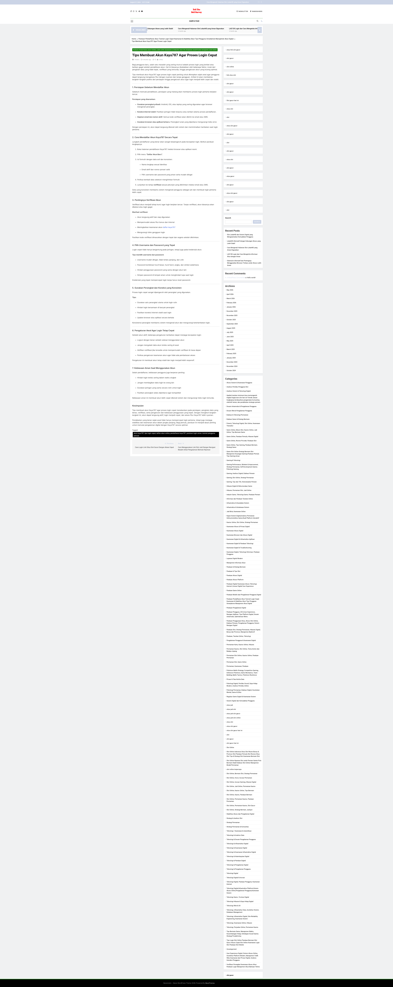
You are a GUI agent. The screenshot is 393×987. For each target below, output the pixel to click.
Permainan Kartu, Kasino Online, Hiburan (240, 645)
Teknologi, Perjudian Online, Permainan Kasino (242, 927)
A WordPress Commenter (236, 278)
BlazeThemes (210, 983)
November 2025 (232, 315)
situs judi (230, 705)
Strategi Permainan (233, 822)
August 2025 (231, 328)
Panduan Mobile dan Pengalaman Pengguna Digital (244, 595)
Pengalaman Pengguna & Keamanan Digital (241, 640)
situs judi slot (231, 709)
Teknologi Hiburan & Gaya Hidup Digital (240, 901)
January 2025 (231, 358)
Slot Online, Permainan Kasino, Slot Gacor (241, 806)
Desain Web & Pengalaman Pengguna (239, 411)
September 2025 (232, 324)
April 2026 (230, 294)
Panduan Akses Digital (234, 575)
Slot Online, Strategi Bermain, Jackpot (239, 810)
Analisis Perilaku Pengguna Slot (237, 387)
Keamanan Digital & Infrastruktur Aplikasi (241, 539)
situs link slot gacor (233, 50)
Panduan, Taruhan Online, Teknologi (239, 636)
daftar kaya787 (169, 227)
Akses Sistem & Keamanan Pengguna (239, 383)
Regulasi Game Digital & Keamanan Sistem (241, 697)
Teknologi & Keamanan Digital (237, 848)
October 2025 (231, 320)
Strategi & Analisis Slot (234, 818)
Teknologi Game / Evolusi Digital (238, 897)
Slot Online (230, 747)
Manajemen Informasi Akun (236, 563)
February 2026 (231, 303)
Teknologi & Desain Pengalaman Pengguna (241, 839)
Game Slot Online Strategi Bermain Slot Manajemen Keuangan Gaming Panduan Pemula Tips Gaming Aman (243, 454)
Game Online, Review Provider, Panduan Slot (241, 441)
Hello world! (251, 278)
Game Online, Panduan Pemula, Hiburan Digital (242, 436)
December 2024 (232, 362)
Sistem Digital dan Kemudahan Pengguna (241, 701)
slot (228, 117)
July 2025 (230, 332)
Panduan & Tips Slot (233, 571)
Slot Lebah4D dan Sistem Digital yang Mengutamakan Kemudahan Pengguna (223, 2)
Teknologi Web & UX (233, 906)
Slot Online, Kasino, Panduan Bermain (239, 795)
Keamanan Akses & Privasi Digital (238, 526)
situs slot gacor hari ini (234, 730)
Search (228, 218)
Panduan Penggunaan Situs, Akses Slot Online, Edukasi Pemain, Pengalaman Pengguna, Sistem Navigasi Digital (243, 623)
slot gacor (230, 58)
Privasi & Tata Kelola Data (235, 679)
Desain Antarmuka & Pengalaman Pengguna (241, 406)
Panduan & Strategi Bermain (236, 567)
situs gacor (230, 176)
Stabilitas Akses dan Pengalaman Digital (240, 814)
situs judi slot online (234, 718)
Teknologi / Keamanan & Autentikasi (239, 831)
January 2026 (231, 307)
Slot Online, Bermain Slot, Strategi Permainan (242, 773)
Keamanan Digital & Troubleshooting (239, 548)
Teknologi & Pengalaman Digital (237, 865)
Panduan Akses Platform (235, 580)
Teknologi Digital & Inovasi (236, 878)
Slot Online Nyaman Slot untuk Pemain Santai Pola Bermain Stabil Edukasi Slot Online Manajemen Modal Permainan (244, 763)
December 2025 (232, 311)
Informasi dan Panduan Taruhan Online (240, 499)
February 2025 (231, 353)
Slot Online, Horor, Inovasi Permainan (239, 778)
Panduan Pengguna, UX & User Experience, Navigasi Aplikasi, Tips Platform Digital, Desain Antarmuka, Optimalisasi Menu (243, 614)
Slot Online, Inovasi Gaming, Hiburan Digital (241, 782)
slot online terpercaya (234, 769)
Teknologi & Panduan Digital (236, 861)
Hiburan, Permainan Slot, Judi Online (239, 490)
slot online (230, 67)
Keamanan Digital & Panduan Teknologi (240, 543)
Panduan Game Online (234, 590)
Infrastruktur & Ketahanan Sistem (238, 507)
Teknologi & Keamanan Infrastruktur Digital (241, 852)
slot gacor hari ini (233, 743)
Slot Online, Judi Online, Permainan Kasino (241, 786)
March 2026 (231, 298)
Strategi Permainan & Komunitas (238, 827)
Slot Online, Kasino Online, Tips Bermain (240, 790)
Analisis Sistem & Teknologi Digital (239, 391)
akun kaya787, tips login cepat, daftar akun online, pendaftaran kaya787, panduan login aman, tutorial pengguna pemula (174, 434)
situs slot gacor (232, 126)
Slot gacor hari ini (233, 100)
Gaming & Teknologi (233, 460)
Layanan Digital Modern (235, 558)
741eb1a (136, 60)
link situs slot (231, 75)
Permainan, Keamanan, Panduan (237, 666)
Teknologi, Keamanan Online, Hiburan (239, 923)
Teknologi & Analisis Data (235, 835)
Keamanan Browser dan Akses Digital (239, 535)
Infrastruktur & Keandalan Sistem (238, 503)
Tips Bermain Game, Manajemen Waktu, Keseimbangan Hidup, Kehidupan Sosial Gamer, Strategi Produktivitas (243, 934)
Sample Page (194, 21)
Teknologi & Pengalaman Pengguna (239, 869)
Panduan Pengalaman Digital (236, 608)
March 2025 (231, 349)
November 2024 (232, 366)
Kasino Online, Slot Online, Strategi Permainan (242, 522)
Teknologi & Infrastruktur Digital (237, 844)
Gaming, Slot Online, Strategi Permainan (240, 478)
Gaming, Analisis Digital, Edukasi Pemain (241, 473)
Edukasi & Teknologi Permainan (237, 415)
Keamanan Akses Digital (235, 531)
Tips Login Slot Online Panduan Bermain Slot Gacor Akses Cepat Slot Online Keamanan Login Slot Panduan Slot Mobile (243, 942)
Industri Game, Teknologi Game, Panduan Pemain (243, 495)
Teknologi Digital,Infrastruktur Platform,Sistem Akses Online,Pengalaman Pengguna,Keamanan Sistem (243, 890)
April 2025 (230, 345)
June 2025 (230, 337)
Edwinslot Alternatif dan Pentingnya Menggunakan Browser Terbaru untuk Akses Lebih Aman (224, 29)
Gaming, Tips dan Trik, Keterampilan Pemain (242, 482)
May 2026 (230, 290)
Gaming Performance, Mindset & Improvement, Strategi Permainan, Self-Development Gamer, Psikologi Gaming (242, 467)
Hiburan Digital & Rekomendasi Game (239, 486)
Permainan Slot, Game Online (236, 662)
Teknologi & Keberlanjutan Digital (238, 856)
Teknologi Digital (232, 873)
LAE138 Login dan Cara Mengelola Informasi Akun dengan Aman (161, 29)
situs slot (230, 109)
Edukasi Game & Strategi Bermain (238, 419)
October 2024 (231, 370)
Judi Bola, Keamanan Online (236, 511)
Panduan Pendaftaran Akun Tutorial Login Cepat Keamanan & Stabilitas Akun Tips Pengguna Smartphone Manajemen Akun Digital (175, 50)
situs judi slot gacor (233, 714)
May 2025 (230, 341)
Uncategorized (231, 949)
